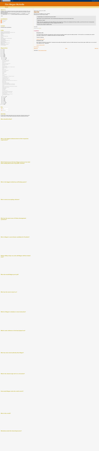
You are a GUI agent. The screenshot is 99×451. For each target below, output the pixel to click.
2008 (3, 56)
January (3, 103)
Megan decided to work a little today (7, 92)
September (4, 96)
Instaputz (2, 37)
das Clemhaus (3, 41)
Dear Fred (36, 12)
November (4, 58)
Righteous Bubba (3, 42)
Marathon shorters (4, 67)
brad (2, 22)
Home (66, 48)
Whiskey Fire (9, 14)
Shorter (3, 62)
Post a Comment (36, 46)
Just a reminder (4, 74)
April (3, 100)
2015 (3, 50)
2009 (3, 55)
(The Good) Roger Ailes (4, 36)
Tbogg (2, 34)
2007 (3, 104)
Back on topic (4, 81)
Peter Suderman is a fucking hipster (6, 38)
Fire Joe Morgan (3, 45)
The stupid (3, 89)
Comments (4, 110)
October (3, 59)
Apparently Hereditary (5, 64)
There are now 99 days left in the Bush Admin (8, 84)
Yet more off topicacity (5, 70)
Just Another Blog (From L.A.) (5, 40)
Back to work (4, 69)
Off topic (3, 75)
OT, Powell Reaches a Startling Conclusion (8, 76)
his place (26, 13)
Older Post (96, 48)
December (4, 57)
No (2, 95)
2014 (3, 51)
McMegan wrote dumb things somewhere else (8, 32)
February (3, 102)
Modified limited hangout (4, 44)
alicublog (2, 35)
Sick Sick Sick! (4, 71)
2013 (3, 52)
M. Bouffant (3, 21)
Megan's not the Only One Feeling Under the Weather (9, 86)
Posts (3, 108)
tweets (20, 13)
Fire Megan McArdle (14, 4)
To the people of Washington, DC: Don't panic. (8, 83)
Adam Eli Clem (4, 20)
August (3, 97)
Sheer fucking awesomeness (6, 63)
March (3, 101)
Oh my (3, 68)
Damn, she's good (4, 90)
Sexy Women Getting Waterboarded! (7, 91)
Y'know (3, 85)
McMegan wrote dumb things (5, 33)
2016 (3, 49)
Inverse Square (3, 39)
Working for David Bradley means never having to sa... (9, 80)
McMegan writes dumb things (5, 31)
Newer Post (36, 48)
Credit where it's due (5, 78)
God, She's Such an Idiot (5, 60)
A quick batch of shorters (5, 87)
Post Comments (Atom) (42, 50)
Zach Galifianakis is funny (5, 94)
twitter (2, 14)
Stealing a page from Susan (6, 79)
